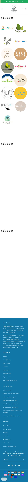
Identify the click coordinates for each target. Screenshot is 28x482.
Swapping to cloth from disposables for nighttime (12, 411)
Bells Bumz (4, 63)
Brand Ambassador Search (9, 446)
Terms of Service (7, 373)
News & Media (6, 363)
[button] (2, 8)
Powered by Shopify (18, 479)
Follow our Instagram (8, 443)
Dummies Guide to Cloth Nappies (11, 393)
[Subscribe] (23, 459)
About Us (5, 356)
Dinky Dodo (17, 102)
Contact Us (5, 366)
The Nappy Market (12, 479)
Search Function (7, 439)
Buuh (2, 89)
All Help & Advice (7, 390)
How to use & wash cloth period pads (12, 416)
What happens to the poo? (9, 397)
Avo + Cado (17, 23)
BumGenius (4, 76)
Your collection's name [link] (19, 119)
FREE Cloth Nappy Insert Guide (10, 407)
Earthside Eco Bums (7, 115)
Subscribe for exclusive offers (10, 380)
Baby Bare (17, 36)
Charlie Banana (19, 89)
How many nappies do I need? (10, 400)
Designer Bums (5, 102)
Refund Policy (6, 370)
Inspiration (5, 432)
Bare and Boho (5, 50)
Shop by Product (7, 429)
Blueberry (17, 63)
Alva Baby (4, 23)
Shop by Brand (6, 425)
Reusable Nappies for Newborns (11, 404)
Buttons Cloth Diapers (18, 76)
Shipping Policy (6, 377)
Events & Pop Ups (7, 360)
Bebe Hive (17, 50)
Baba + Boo (4, 36)
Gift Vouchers (6, 436)
